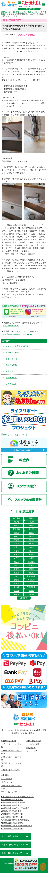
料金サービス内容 (8, 741)
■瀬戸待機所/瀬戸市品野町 (12, 817)
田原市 (16, 573)
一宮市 (31, 522)
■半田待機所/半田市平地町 (12, 829)
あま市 (16, 584)
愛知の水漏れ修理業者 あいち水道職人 (17, 12)
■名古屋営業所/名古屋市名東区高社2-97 (17, 797)
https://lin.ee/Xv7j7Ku (11, 326)
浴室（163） (11, 371)
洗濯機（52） (11, 378)
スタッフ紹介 (31, 751)
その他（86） (11, 384)
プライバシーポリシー (10, 792)
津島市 (16, 533)
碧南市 (31, 533)
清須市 (16, 576)
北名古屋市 (31, 576)
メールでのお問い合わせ (29, 9)
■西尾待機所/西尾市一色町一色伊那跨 (16, 826)
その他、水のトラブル (10, 770)
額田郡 (31, 594)
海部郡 (31, 591)
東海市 (31, 555)
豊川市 (31, 529)
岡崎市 (16, 522)
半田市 (31, 525)
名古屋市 (16, 518)
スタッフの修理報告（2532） (18, 346)
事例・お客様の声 (33, 741)
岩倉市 (31, 565)
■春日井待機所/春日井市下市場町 (15, 808)
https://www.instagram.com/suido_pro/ (18, 334)
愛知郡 (16, 587)
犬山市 (31, 544)
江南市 (31, 547)
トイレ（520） (12, 359)
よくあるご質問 (32, 744)
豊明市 (16, 569)
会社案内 (5, 775)
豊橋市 (31, 518)
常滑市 (16, 547)
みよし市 (31, 580)
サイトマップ (6, 782)
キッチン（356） (13, 353)
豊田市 (31, 536)
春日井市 (16, 529)
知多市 (31, 558)
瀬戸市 (16, 525)
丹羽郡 (16, 591)
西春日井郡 (31, 587)
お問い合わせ (6, 779)
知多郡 (16, 594)
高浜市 (16, 565)
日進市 (31, 569)
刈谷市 (16, 536)
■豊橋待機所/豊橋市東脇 (11, 805)
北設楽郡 (23, 598)
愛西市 (31, 573)
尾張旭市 (31, 562)
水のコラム (31, 748)
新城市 (16, 555)
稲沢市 (31, 551)
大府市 (16, 558)
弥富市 (16, 580)
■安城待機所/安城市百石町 (12, 814)
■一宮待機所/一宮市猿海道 (12, 800)
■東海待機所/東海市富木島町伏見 (15, 820)
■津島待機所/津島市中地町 (12, 823)
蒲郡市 (16, 544)
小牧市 (16, 551)
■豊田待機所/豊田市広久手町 (13, 802)
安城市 (16, 540)
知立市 (16, 562)
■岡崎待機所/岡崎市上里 (11, 811)
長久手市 (31, 584)
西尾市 (31, 540)
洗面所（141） (12, 365)
